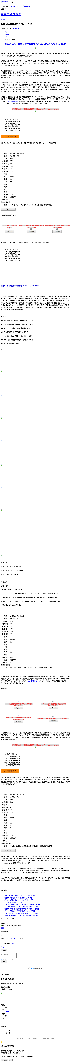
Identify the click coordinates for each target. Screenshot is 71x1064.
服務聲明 (53, 1038)
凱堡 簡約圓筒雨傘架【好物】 (14, 902)
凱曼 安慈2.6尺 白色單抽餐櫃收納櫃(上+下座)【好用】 (22, 913)
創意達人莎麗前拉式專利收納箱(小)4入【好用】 (20, 911)
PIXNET (22, 1038)
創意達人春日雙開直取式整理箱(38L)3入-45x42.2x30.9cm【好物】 (36, 44)
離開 (10, 1060)
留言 (15, 938)
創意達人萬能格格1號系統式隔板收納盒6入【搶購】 (21, 915)
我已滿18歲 (4, 1060)
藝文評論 (15, 943)
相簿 (5, 32)
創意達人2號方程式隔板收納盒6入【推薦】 (18, 898)
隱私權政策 (46, 1038)
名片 (5, 36)
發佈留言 (3, 961)
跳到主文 (4, 19)
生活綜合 (16, 28)
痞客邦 (11, 938)
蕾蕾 (2, 928)
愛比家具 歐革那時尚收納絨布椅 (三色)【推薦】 (20, 895)
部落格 (6, 34)
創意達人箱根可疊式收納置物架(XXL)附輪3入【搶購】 (22, 909)
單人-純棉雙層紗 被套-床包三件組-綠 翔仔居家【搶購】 (22, 904)
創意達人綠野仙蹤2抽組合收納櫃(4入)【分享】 (19, 900)
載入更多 (3, 950)
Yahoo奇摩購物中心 (13, 101)
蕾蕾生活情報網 (11, 14)
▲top (2, 947)
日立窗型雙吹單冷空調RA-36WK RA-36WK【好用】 (21, 906)
